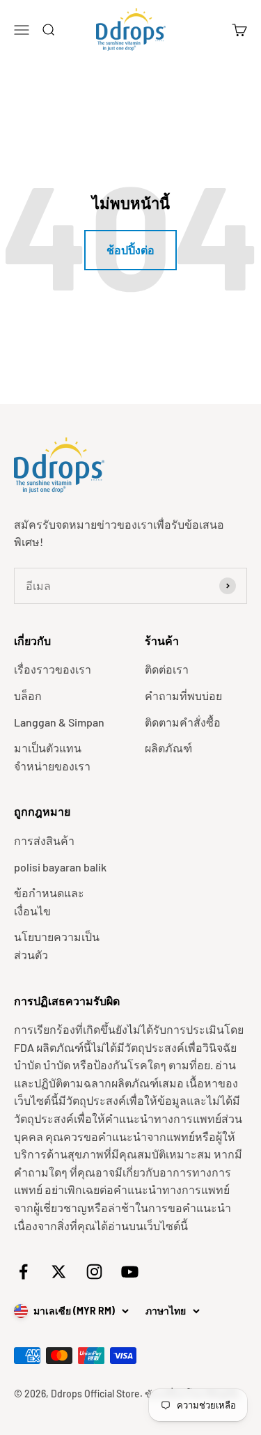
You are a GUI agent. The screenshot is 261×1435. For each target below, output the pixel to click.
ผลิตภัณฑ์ (168, 747)
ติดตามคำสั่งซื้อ (183, 722)
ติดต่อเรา (167, 669)
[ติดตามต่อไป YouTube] (129, 1271)
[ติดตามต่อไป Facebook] (23, 1271)
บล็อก (28, 695)
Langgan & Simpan (59, 722)
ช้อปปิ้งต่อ (130, 249)
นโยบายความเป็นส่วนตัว (57, 945)
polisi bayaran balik (60, 867)
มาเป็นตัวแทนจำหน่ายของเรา (52, 757)
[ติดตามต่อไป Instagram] (94, 1271)
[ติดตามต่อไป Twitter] (58, 1271)
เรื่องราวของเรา (52, 669)
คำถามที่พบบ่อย (183, 695)
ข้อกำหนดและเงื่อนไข (49, 901)
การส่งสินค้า (44, 840)
